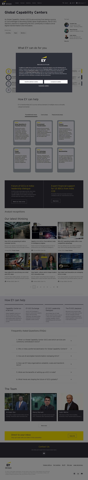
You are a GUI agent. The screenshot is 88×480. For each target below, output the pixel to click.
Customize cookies (44, 86)
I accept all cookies (56, 81)
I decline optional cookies (31, 81)
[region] (44, 72)
